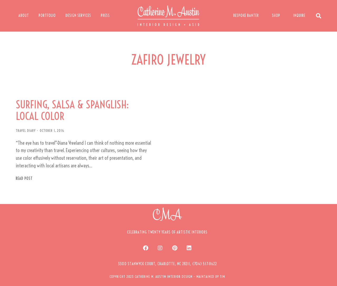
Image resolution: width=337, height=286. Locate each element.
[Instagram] (160, 248)
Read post (24, 178)
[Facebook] (145, 248)
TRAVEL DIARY (26, 130)
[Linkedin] (189, 248)
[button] (167, 264)
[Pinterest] (174, 248)
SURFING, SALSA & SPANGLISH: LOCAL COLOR (72, 110)
